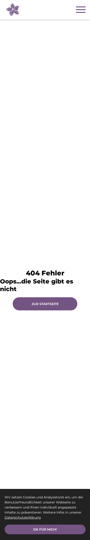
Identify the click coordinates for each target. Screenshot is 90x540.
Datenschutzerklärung (23, 517)
